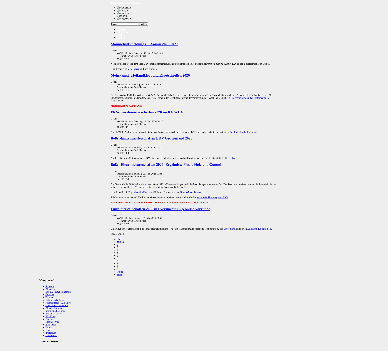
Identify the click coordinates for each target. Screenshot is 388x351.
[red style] (122, 16)
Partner (48, 327)
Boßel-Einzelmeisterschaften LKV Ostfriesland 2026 (151, 138)
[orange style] (124, 18)
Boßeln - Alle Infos (54, 300)
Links (48, 330)
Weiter (120, 271)
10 (118, 269)
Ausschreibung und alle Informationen (250, 98)
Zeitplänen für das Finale (259, 228)
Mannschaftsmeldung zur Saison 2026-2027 (144, 44)
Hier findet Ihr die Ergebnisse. (244, 132)
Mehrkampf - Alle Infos (56, 305)
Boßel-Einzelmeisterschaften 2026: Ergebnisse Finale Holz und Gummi (166, 164)
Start (119, 239)
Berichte (49, 319)
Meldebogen (133, 69)
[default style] (124, 7)
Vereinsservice (52, 322)
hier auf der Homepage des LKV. (212, 197)
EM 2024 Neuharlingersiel (58, 292)
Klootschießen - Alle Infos (58, 302)
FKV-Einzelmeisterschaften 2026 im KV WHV (147, 112)
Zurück (120, 241)
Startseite (49, 286)
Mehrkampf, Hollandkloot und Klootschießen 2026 (150, 75)
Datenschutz (51, 335)
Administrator (123, 32)
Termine (49, 297)
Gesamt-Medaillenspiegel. (192, 192)
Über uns (49, 294)
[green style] (123, 13)
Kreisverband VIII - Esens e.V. (125, 2)
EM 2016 (50, 316)
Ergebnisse (230, 158)
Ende (119, 274)
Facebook (121, 35)
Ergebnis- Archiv (53, 313)
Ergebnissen (230, 228)
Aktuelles (121, 29)
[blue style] (122, 10)
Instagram (121, 37)
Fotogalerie (50, 324)
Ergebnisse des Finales (139, 192)
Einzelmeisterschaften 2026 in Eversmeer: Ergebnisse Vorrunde (160, 209)
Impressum (50, 332)
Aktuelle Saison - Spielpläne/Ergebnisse (56, 309)
